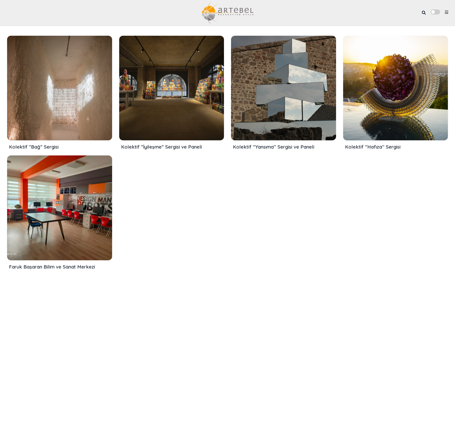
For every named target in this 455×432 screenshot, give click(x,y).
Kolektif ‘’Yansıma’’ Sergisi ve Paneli (273, 147)
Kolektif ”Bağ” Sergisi (34, 147)
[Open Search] (424, 13)
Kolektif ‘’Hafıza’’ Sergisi (372, 147)
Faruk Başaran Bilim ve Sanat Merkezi (52, 267)
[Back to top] (443, 420)
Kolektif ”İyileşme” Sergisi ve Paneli (161, 147)
